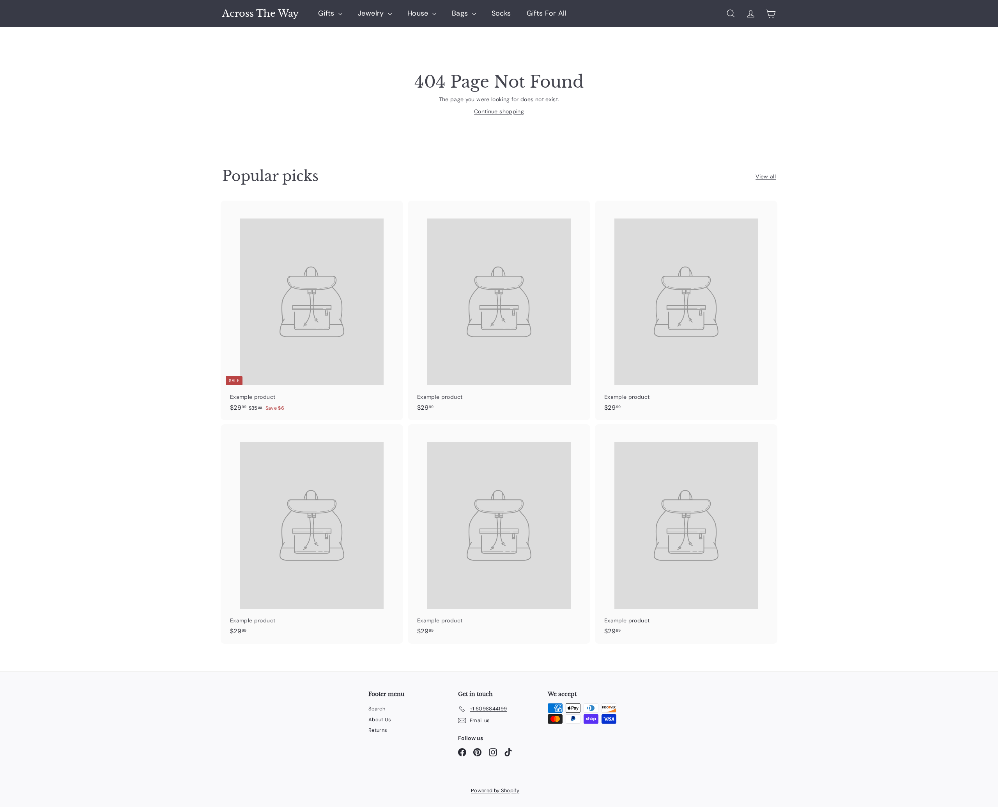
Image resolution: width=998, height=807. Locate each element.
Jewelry (372, 13)
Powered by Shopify (495, 790)
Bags (461, 13)
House (418, 13)
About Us (379, 719)
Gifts (327, 13)
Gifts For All (547, 13)
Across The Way (260, 13)
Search (376, 708)
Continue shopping (499, 111)
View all (766, 176)
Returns (377, 730)
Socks (501, 13)
